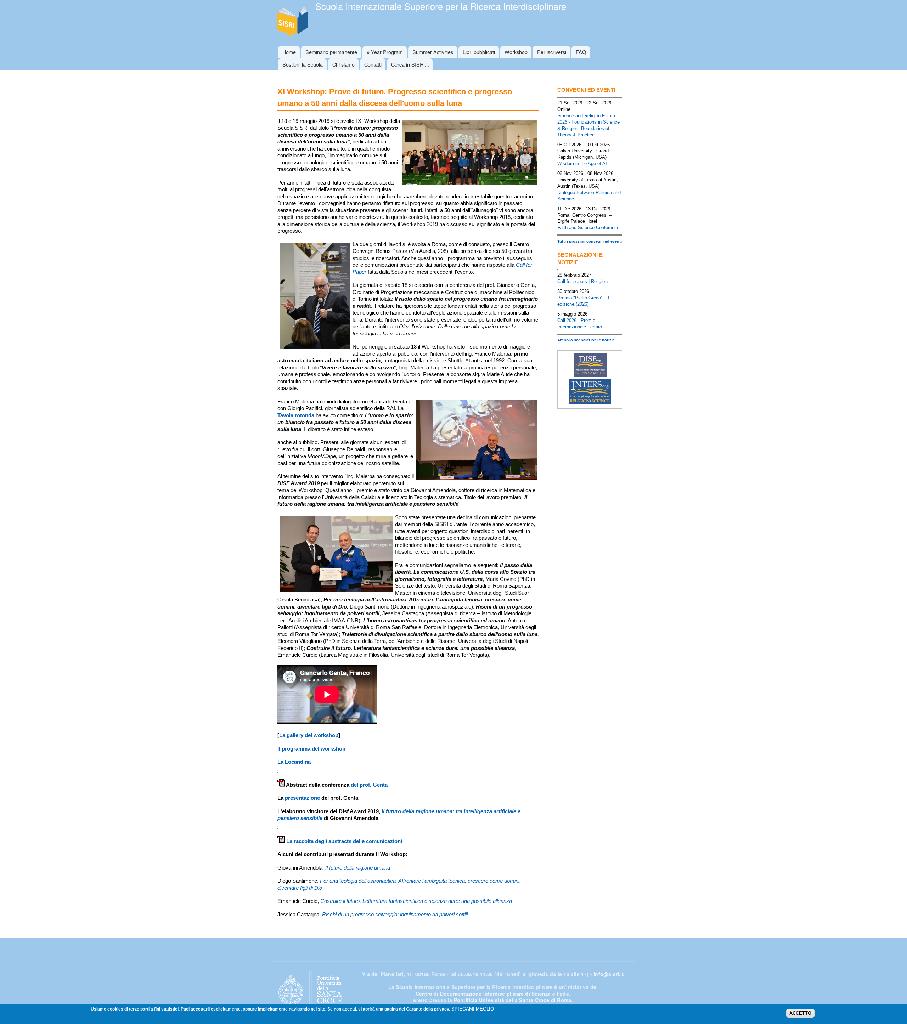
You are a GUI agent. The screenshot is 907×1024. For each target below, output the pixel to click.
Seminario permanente (331, 52)
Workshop (516, 52)
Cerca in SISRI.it (410, 64)
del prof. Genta (369, 785)
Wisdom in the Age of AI (582, 163)
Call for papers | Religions (583, 281)
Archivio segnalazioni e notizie (586, 340)
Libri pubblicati (479, 52)
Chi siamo (343, 64)
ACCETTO (800, 1013)
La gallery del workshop (308, 735)
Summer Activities (432, 52)
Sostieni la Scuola (302, 64)
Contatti (373, 64)
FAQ (581, 52)
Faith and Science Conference (588, 227)
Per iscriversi (551, 52)
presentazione (302, 798)
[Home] (293, 23)
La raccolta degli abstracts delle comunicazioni (344, 841)
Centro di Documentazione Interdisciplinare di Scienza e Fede (492, 993)
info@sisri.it (608, 974)
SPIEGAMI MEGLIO (472, 1009)
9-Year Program (385, 52)
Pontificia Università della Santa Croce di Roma (512, 999)
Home (289, 52)
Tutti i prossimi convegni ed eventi (589, 241)
